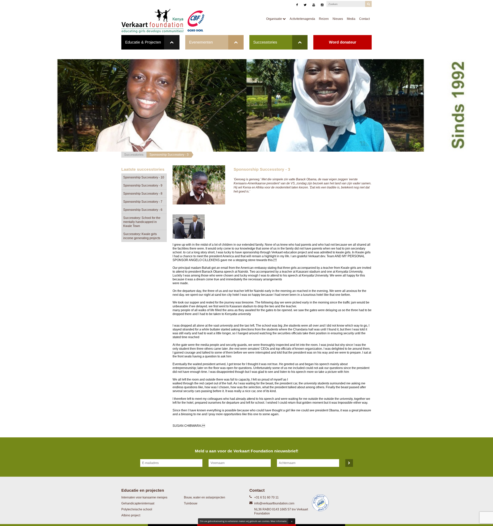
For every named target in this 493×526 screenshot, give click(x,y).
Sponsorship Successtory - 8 (142, 193)
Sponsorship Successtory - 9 (142, 185)
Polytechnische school (136, 509)
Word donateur (342, 42)
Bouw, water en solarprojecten (204, 497)
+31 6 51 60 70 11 (266, 497)
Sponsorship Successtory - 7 (142, 201)
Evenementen (201, 42)
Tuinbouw (190, 503)
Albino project (130, 515)
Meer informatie (279, 521)
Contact (364, 18)
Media (351, 18)
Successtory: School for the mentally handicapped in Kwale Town (141, 222)
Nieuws (338, 18)
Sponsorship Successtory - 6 (142, 209)
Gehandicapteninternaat (137, 503)
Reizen (324, 18)
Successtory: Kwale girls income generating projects (141, 236)
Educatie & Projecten (143, 42)
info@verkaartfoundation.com (274, 503)
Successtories (265, 42)
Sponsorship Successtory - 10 (143, 177)
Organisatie (274, 18)
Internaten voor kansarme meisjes (144, 497)
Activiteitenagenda (302, 18)
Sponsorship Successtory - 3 (169, 154)
